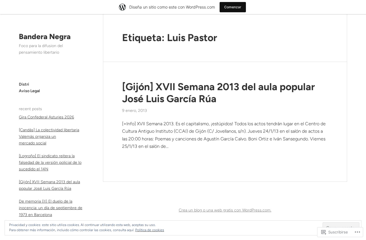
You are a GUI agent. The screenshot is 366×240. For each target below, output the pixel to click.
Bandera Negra (45, 36)
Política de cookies (149, 230)
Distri (24, 84)
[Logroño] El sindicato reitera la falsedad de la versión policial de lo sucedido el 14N (50, 163)
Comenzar (232, 7)
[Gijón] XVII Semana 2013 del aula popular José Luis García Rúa (218, 93)
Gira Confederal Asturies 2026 (46, 116)
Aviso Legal (29, 90)
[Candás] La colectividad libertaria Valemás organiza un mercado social (49, 136)
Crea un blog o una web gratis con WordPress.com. (225, 210)
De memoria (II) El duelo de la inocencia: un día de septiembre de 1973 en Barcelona (50, 208)
